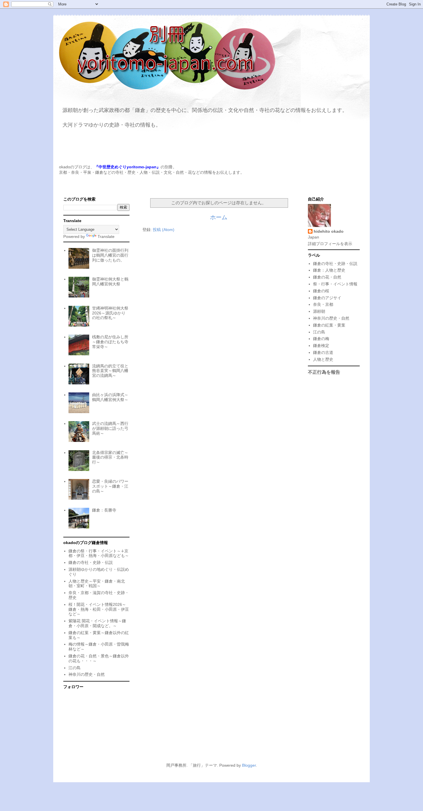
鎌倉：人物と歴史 (329, 270)
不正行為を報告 (324, 372)
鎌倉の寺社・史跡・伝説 (90, 562)
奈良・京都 (323, 304)
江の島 (74, 667)
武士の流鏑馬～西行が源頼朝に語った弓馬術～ (110, 428)
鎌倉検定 (321, 345)
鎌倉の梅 (321, 338)
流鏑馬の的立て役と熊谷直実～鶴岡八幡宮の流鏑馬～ (110, 371)
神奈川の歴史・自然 (86, 674)
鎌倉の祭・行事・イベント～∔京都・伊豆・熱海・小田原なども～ (98, 553)
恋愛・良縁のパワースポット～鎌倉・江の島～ (110, 486)
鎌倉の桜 (321, 291)
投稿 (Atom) (163, 229)
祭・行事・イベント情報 (335, 284)
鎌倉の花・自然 (327, 277)
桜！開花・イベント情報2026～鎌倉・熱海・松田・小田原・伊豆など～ (98, 609)
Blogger (249, 765)
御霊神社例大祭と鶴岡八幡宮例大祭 (110, 281)
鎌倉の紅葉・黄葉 (329, 325)
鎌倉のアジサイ (327, 297)
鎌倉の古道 (323, 352)
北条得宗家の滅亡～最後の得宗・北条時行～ (110, 457)
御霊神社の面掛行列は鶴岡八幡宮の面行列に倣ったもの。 (110, 255)
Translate (106, 236)
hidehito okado (329, 231)
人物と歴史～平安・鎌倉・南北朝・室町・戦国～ (96, 583)
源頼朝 (319, 311)
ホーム (218, 217)
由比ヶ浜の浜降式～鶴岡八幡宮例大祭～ (110, 397)
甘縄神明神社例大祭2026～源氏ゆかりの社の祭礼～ (110, 313)
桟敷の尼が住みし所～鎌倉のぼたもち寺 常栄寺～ (110, 342)
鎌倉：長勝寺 (104, 510)
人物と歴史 (323, 359)
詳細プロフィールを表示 (330, 243)
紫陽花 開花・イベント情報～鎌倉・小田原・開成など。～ (97, 623)
